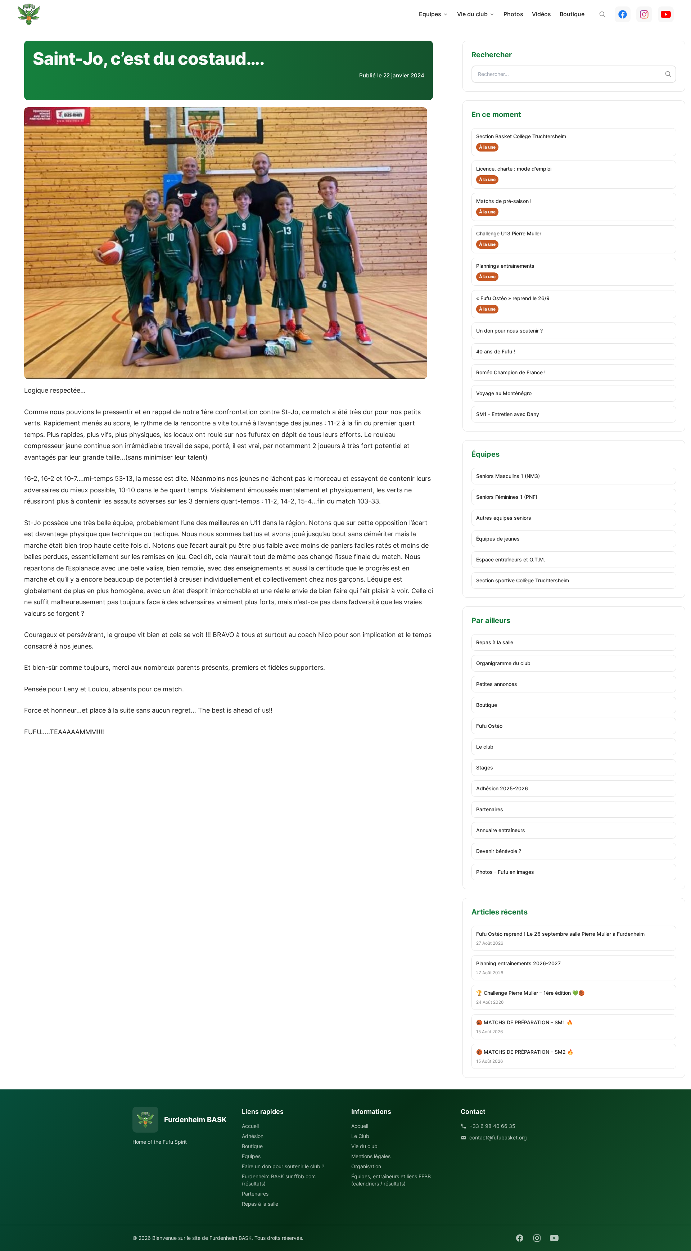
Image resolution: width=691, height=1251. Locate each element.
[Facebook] (623, 14)
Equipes (430, 14)
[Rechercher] (602, 14)
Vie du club (472, 14)
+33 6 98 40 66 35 (492, 1126)
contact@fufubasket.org (498, 1137)
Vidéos (541, 14)
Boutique (572, 14)
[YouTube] (666, 14)
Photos (513, 14)
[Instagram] (644, 14)
